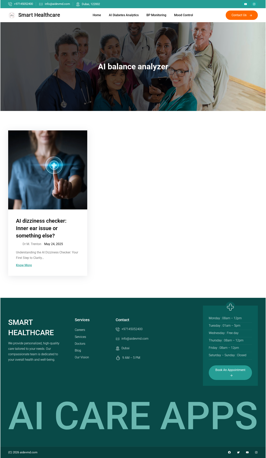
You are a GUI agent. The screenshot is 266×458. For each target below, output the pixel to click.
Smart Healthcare (39, 15)
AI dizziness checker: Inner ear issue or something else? (41, 228)
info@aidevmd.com (57, 4)
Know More (24, 265)
